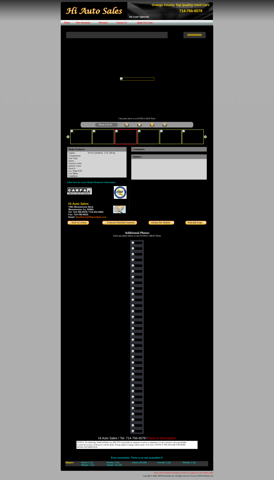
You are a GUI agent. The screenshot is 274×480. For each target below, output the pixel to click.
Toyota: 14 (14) (114, 465)
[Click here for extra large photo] (137, 79)
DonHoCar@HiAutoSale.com (91, 217)
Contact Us (185, 473)
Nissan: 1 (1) (87, 465)
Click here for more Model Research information (91, 182)
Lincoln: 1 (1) (164, 462)
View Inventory (165, 473)
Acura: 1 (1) (87, 462)
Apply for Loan (196, 473)
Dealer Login (208, 473)
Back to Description (162, 438)
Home (156, 473)
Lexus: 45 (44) (139, 462)
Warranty (176, 473)
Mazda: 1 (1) (189, 462)
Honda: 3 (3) (113, 462)
